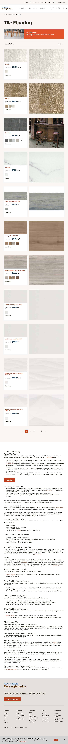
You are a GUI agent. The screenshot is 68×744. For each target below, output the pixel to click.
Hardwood (6, 715)
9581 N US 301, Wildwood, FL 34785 (19, 727)
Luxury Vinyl (6, 713)
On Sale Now (6, 724)
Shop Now (8, 75)
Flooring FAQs (19, 717)
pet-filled (49, 457)
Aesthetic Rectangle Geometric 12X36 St (14, 409)
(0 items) (67, 8)
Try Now (28, 36)
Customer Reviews (46, 717)
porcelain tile (38, 554)
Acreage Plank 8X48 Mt (11, 236)
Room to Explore (45, 715)
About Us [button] (42, 8)
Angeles (7, 64)
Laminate (6, 718)
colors (19, 530)
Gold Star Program (46, 721)
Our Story (44, 713)
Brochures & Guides (20, 718)
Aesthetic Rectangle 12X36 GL (13, 304)
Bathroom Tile (10, 615)
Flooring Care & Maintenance (32, 721)
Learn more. (22, 741)
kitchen (55, 642)
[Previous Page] (22, 431)
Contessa (7, 167)
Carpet (5, 717)
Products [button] (21, 8)
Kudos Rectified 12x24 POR (12, 201)
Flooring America (7, 14)
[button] (59, 8)
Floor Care (6, 722)
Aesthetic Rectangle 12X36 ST (13, 339)
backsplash (24, 562)
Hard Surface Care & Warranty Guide (33, 718)
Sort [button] (60, 44)
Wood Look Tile (10, 574)
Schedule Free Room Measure (59, 719)
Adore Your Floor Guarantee (45, 719)
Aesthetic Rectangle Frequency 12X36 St (14, 374)
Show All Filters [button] (9, 44)
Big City (7, 98)
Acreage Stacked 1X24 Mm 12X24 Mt (15, 270)
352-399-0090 (62, 2)
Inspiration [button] (32, 8)
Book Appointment (13, 699)
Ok (56, 739)
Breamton (7, 133)
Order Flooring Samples (58, 716)
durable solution (59, 507)
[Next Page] (45, 431)
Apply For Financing (59, 721)
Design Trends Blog (20, 715)
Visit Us (27, 2)
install (29, 541)
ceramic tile (56, 565)
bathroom (49, 490)
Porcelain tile (9, 463)
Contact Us (52, 8)
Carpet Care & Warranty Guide (32, 716)
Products (15, 14)
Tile (4, 720)
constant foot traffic (11, 669)
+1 (21, 140)
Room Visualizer (19, 713)
